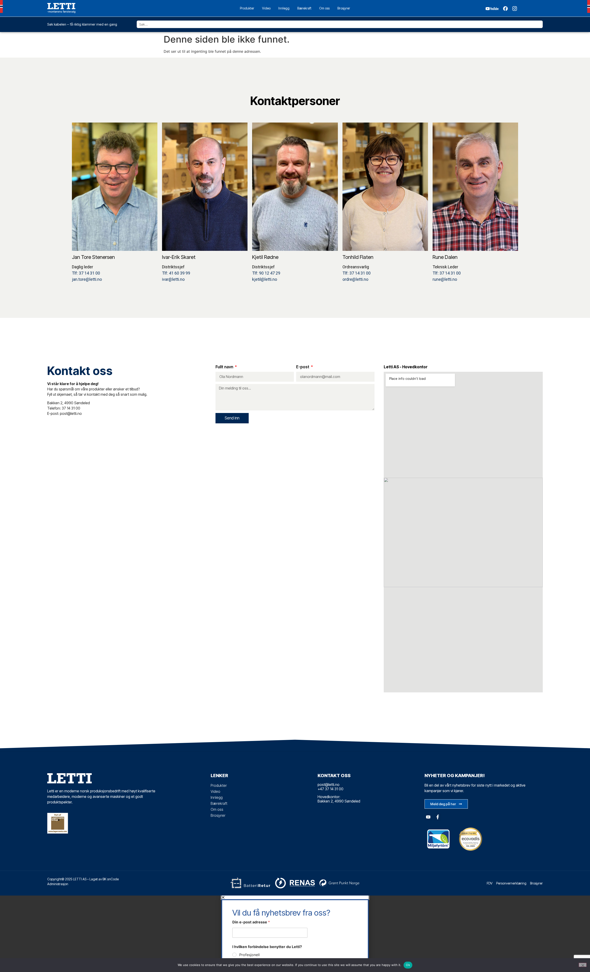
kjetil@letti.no (264, 279)
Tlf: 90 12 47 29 (266, 273)
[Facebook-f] (437, 817)
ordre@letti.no (355, 279)
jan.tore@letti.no (87, 279)
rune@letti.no (445, 279)
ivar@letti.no (173, 279)
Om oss (324, 8)
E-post (303, 367)
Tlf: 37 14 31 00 (86, 273)
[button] (295, 897)
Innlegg (283, 8)
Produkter (247, 8)
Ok (408, 965)
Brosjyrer (343, 8)
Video (266, 8)
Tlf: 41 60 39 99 (176, 273)
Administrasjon (57, 884)
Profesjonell (249, 954)
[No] (583, 965)
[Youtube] (428, 817)
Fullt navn (224, 367)
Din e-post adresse (251, 922)
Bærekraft (304, 8)
